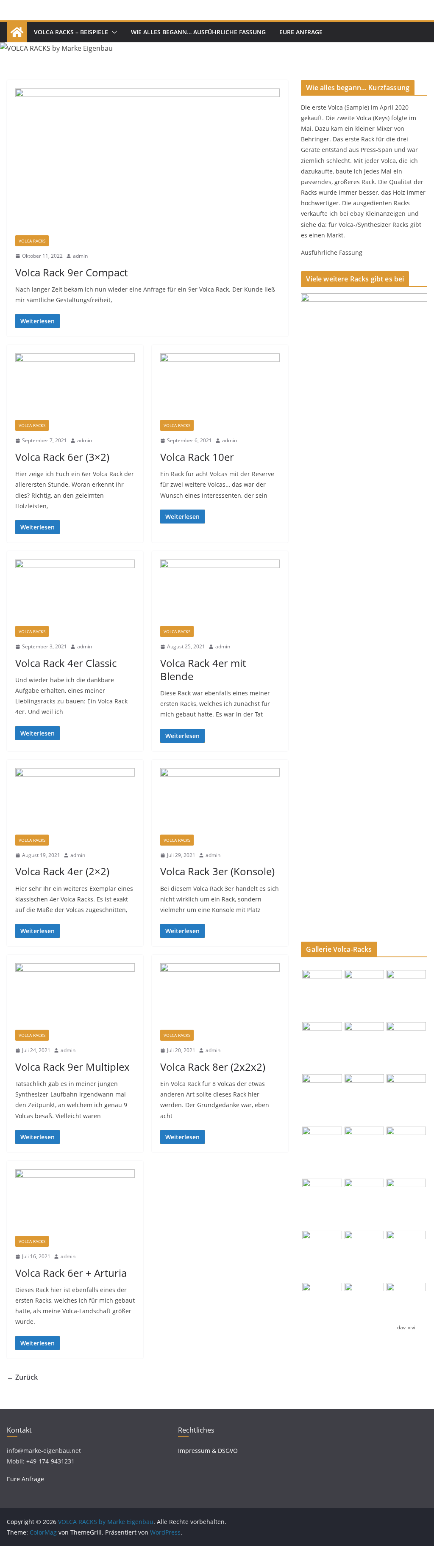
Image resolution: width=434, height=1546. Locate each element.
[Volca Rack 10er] (220, 386)
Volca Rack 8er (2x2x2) (212, 1067)
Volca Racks (32, 241)
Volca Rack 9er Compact (71, 272)
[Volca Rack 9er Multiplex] (75, 996)
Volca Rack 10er (197, 457)
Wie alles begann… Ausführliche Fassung (198, 32)
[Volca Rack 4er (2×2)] (75, 801)
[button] (112, 32)
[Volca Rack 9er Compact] (147, 161)
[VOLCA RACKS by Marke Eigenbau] (17, 32)
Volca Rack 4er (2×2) (62, 871)
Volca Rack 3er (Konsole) (217, 871)
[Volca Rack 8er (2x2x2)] (220, 996)
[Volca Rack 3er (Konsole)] (220, 801)
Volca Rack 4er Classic (66, 663)
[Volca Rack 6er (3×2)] (75, 386)
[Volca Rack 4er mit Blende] (220, 592)
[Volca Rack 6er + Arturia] (75, 1202)
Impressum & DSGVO (208, 1451)
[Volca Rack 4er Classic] (75, 592)
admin (80, 255)
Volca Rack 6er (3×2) (62, 457)
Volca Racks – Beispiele (71, 32)
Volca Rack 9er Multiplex (72, 1067)
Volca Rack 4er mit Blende (203, 669)
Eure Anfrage (301, 32)
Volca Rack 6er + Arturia (71, 1273)
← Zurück (22, 1377)
